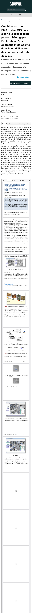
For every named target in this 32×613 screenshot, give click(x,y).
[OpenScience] (16, 4)
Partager (26, 83)
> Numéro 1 (11, 22)
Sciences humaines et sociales (9, 20)
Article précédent (24, 77)
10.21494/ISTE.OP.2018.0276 (9, 118)
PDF (11, 83)
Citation (18, 83)
